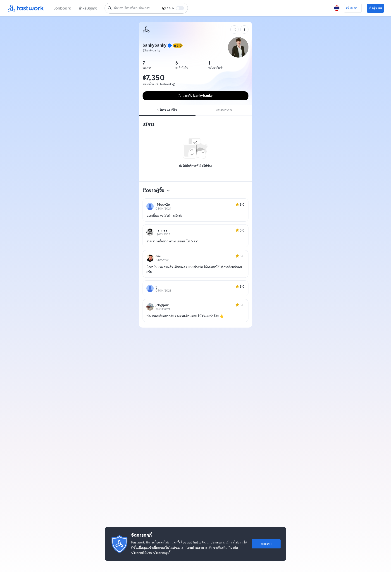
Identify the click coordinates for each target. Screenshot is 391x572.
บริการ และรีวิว (167, 110)
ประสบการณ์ (224, 110)
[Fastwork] (146, 29)
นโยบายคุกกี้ (161, 553)
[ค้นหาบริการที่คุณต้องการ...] (109, 8)
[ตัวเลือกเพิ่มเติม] (244, 29)
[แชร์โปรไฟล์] (234, 29)
